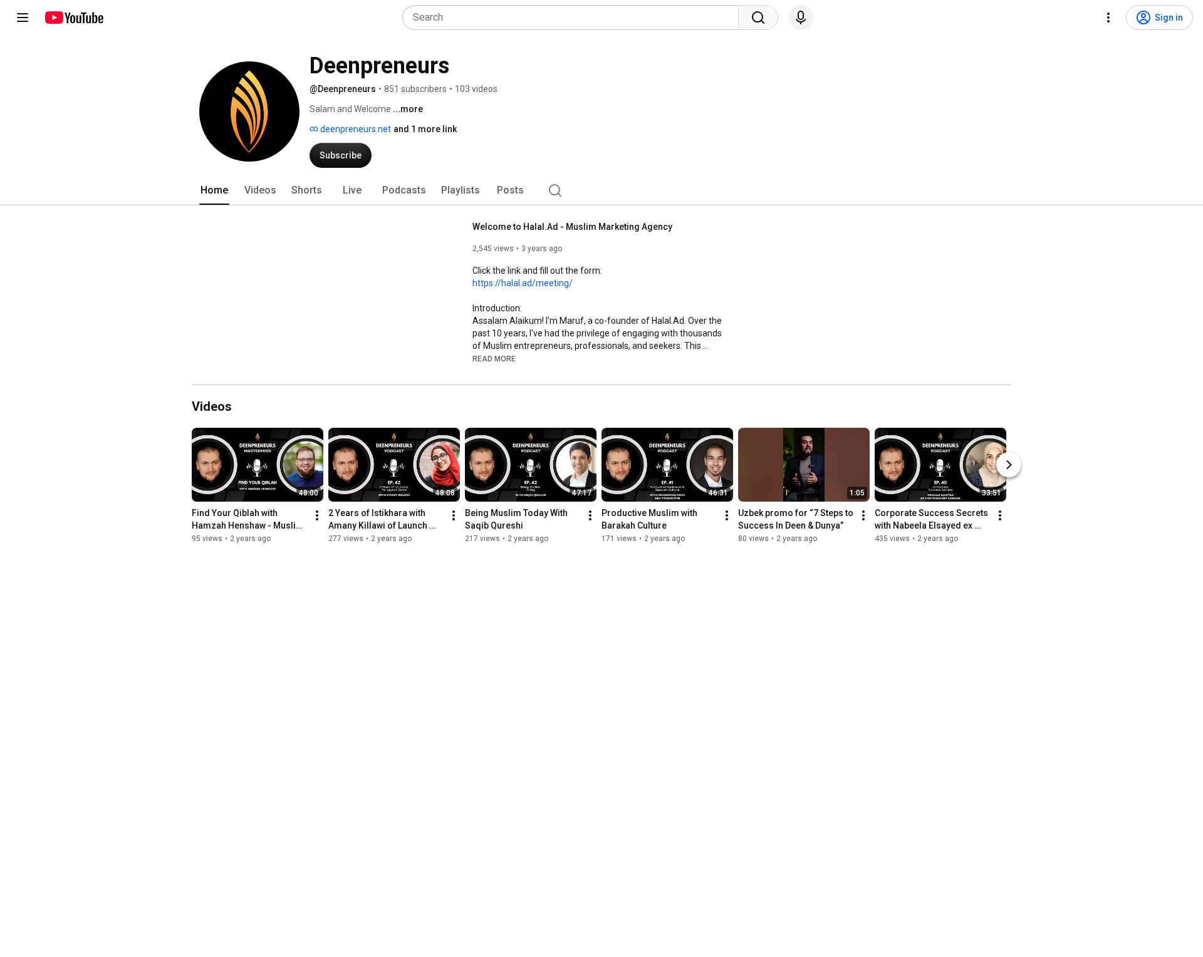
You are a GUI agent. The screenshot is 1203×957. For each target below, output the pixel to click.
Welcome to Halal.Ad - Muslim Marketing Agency (572, 227)
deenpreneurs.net (354, 129)
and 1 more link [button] (425, 129)
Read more (494, 358)
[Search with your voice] (800, 17)
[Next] (1008, 464)
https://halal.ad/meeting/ (522, 283)
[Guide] (22, 17)
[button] (494, 358)
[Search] (758, 17)
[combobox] (574, 17)
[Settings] (1108, 17)
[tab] (214, 190)
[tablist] (601, 190)
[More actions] (317, 515)
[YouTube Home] (73, 17)
